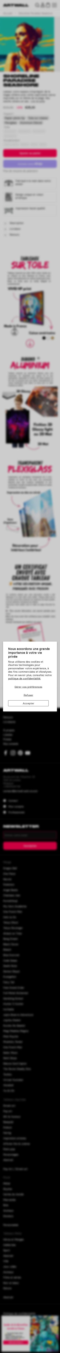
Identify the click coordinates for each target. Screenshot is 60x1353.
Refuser (28, 695)
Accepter (28, 703)
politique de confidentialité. (24, 678)
